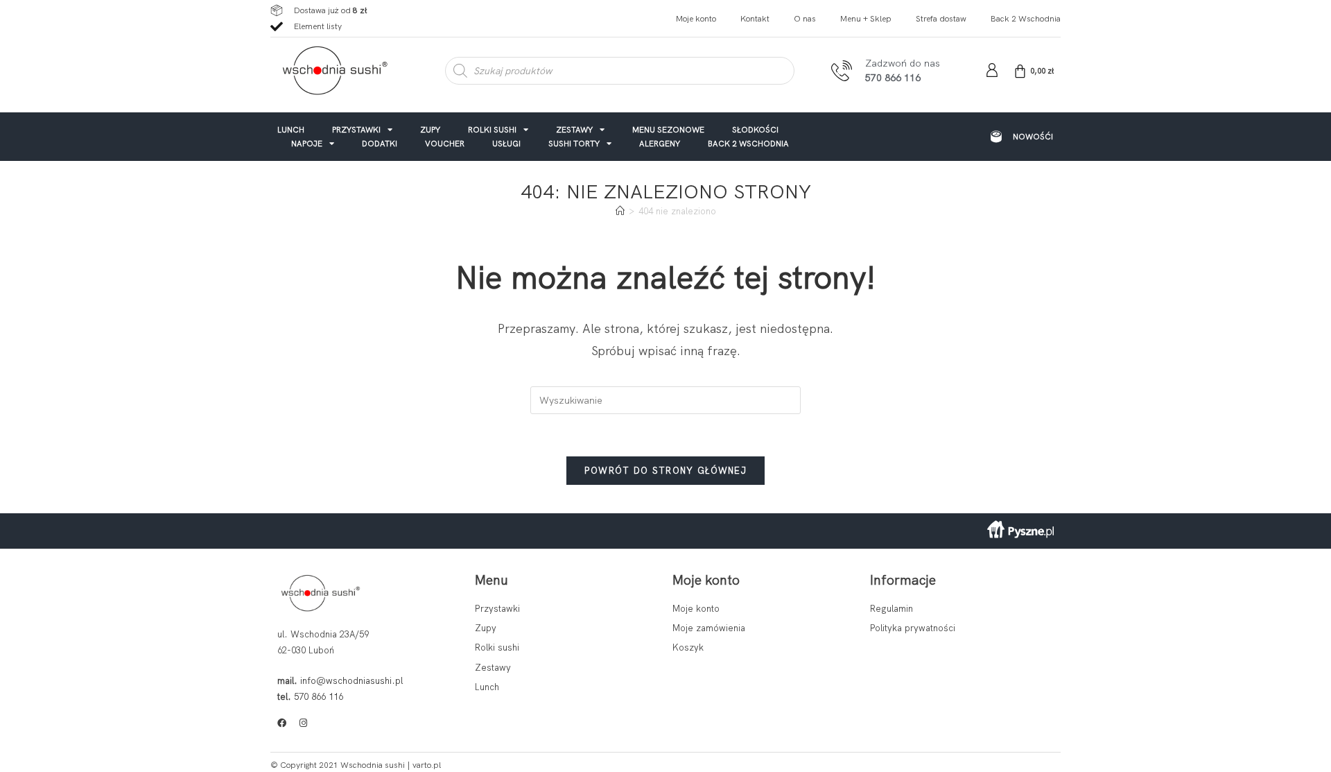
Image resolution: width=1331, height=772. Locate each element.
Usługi (506, 143)
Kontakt (754, 18)
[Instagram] (303, 723)
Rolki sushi (492, 129)
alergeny (659, 143)
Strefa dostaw (941, 18)
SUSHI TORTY (574, 143)
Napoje (306, 143)
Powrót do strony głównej (665, 471)
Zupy (430, 129)
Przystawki (356, 129)
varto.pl (426, 765)
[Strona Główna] (620, 211)
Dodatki (379, 143)
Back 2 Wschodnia (1026, 18)
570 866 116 (318, 697)
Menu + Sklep (865, 18)
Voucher (444, 143)
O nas (805, 18)
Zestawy (574, 129)
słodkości (755, 129)
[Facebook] (281, 723)
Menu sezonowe (668, 129)
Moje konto (696, 18)
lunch (290, 129)
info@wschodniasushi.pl (351, 681)
